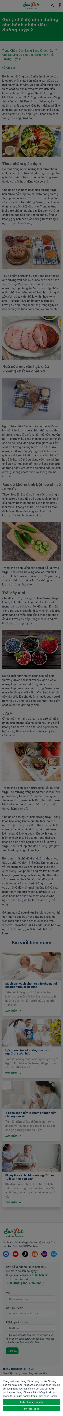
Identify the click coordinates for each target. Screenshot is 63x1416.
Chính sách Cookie (47, 1396)
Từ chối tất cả (31, 1409)
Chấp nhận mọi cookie (31, 1402)
